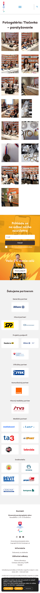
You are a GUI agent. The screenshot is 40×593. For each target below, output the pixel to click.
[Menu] (20, 7)
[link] (20, 527)
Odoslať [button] (20, 243)
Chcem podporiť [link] (20, 271)
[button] (37, 7)
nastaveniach (20, 585)
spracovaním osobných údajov (23, 247)
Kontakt (20, 565)
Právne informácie (20, 560)
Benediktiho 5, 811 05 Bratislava (20, 517)
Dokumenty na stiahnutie (20, 552)
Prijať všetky (8, 588)
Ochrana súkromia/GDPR (20, 563)
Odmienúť (18, 588)
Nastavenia (28, 588)
